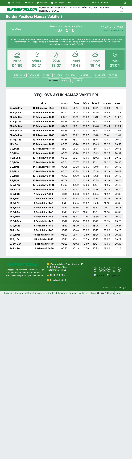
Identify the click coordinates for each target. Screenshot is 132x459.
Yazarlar (43, 3)
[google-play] (113, 275)
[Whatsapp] (114, 269)
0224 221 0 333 (57, 275)
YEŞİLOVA (53, 81)
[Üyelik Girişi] (124, 3)
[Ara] (121, 7)
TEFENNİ (113, 75)
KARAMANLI (85, 75)
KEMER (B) (100, 75)
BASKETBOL (61, 7)
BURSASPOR (46, 7)
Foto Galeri (15, 3)
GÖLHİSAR (71, 75)
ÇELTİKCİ (77, 81)
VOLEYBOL (106, 7)
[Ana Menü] (121, 11)
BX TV (74, 3)
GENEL (55, 11)
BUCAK (46, 75)
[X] (100, 269)
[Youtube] (109, 269)
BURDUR (58, 75)
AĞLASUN (34, 75)
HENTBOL (44, 11)
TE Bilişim (121, 287)
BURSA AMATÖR (78, 7)
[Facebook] (95, 269)
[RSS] (119, 269)
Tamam (119, 293)
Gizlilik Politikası (105, 293)
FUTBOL (93, 7)
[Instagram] (104, 269)
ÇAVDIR (65, 81)
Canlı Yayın (58, 3)
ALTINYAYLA (19, 75)
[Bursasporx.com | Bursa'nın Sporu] (22, 9)
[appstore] (99, 275)
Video (30, 3)
